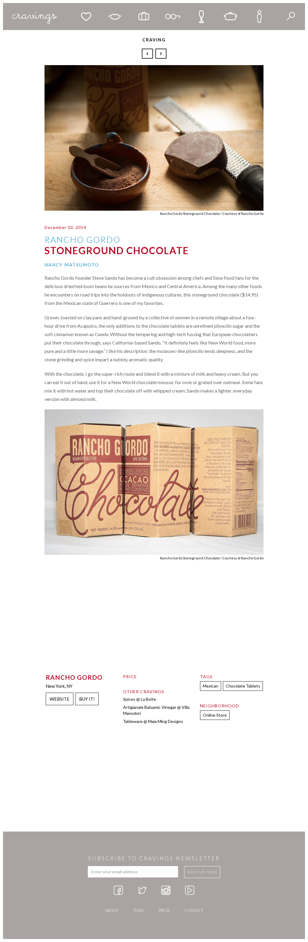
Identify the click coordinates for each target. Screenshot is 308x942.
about (111, 910)
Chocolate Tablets (243, 685)
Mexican (210, 685)
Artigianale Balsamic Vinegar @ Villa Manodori (156, 710)
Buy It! (87, 699)
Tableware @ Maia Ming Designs (153, 721)
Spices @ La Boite (139, 699)
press (164, 910)
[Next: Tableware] (161, 53)
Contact (194, 910)
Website (59, 699)
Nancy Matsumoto (72, 264)
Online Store (215, 715)
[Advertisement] (154, 784)
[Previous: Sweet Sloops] (148, 53)
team (138, 910)
